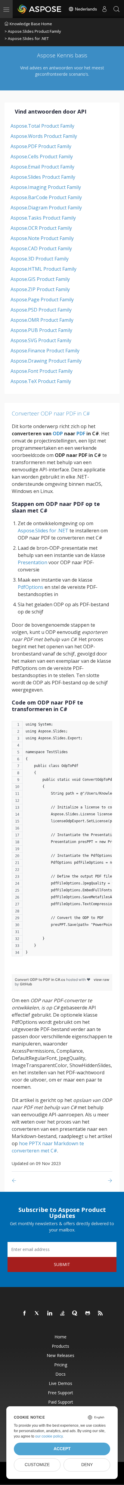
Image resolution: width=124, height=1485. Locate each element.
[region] (62, 841)
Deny (87, 1464)
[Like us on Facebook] (25, 1313)
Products (60, 1346)
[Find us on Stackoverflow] (63, 1313)
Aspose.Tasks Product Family (43, 218)
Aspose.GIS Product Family (40, 279)
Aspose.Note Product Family (42, 238)
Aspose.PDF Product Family (41, 146)
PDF (80, 433)
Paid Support (60, 1402)
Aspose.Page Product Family (42, 299)
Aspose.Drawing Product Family (46, 361)
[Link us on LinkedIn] (50, 1313)
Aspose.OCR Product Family (41, 228)
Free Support (60, 1392)
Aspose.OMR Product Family (42, 320)
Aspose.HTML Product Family (43, 269)
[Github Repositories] (88, 1313)
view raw (101, 979)
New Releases (60, 1355)
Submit (62, 1264)
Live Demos (60, 1383)
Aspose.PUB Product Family (41, 330)
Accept (62, 1449)
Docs (60, 1374)
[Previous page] (15, 1180)
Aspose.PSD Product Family (41, 309)
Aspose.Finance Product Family (45, 350)
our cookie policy (49, 1436)
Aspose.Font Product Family (42, 371)
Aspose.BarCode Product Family (46, 197)
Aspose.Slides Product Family (43, 177)
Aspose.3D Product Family (40, 258)
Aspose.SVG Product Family (41, 340)
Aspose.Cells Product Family (42, 156)
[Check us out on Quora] (75, 1313)
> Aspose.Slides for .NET (27, 38)
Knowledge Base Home (31, 23)
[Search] (116, 9)
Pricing (60, 1365)
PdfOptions (30, 587)
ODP (58, 433)
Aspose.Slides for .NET (43, 530)
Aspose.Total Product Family (42, 126)
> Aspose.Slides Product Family (33, 31)
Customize (37, 1464)
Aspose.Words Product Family (44, 136)
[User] (104, 9)
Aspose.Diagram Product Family (46, 207)
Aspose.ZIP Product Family (40, 289)
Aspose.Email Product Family (42, 166)
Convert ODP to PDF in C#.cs (40, 979)
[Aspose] (39, 9)
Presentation (32, 562)
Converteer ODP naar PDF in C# (51, 413)
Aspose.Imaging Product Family (46, 187)
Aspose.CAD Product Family (41, 248)
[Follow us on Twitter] (37, 1313)
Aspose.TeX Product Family (41, 381)
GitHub (26, 984)
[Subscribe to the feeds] (100, 1313)
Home (60, 1337)
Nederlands (85, 9)
